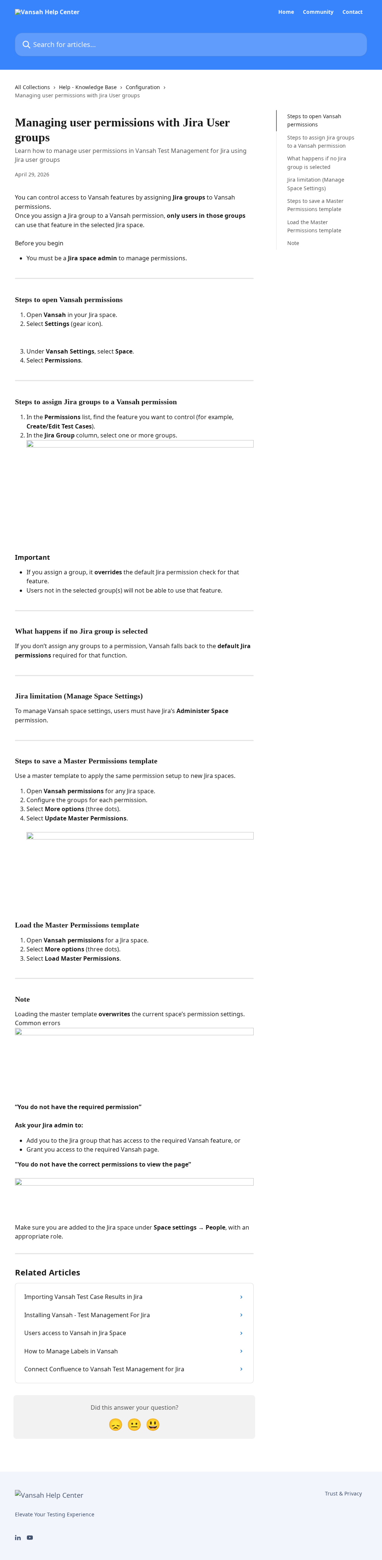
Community (318, 12)
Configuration (143, 87)
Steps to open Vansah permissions (314, 120)
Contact (352, 12)
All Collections (32, 87)
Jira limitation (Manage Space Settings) (315, 183)
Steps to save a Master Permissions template (315, 205)
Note (293, 243)
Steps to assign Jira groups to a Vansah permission (320, 141)
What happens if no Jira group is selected (316, 162)
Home (286, 12)
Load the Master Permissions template (314, 226)
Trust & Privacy (343, 1493)
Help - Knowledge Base (88, 87)
